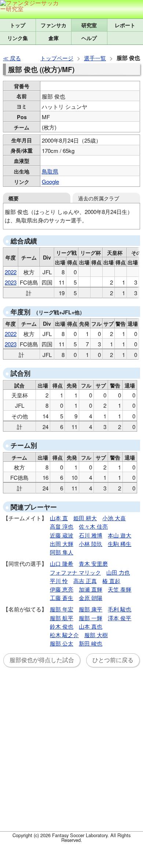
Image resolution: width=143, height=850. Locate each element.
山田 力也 (118, 572)
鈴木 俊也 (61, 626)
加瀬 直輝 (90, 589)
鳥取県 (50, 171)
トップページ (56, 58)
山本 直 (59, 518)
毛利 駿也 (119, 609)
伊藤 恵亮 (61, 589)
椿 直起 (111, 581)
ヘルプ (89, 38)
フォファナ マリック (75, 572)
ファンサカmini (54, 25)
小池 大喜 (114, 518)
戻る (15, 58)
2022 (10, 272)
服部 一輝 (90, 618)
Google (50, 181)
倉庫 (53, 38)
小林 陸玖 (90, 543)
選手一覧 (95, 58)
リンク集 (17, 38)
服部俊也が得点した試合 (42, 660)
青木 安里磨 (93, 563)
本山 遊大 (119, 535)
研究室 (89, 25)
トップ (17, 25)
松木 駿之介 (64, 635)
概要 (13, 198)
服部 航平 (61, 618)
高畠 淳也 (61, 526)
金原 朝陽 (90, 597)
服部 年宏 (61, 609)
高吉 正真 (85, 581)
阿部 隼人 (61, 552)
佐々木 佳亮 (93, 526)
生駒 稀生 (119, 543)
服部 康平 (90, 609)
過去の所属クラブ (98, 198)
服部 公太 (61, 643)
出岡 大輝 (61, 543)
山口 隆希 (61, 563)
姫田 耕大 (85, 518)
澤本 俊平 (119, 618)
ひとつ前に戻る (112, 660)
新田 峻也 (90, 643)
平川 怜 (59, 581)
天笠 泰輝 (119, 589)
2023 (10, 282)
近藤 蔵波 (61, 535)
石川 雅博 (90, 535)
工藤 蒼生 (61, 597)
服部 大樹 (96, 635)
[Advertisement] (71, 753)
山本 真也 (90, 626)
